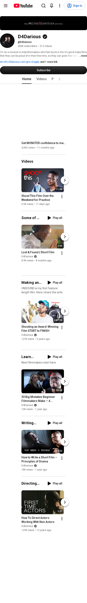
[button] (59, 79)
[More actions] (62, 197)
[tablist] (43, 79)
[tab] (27, 79)
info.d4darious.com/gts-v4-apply (21, 61)
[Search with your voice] (52, 6)
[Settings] (59, 5)
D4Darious (27, 256)
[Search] (43, 5)
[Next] (65, 180)
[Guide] (5, 5)
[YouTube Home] (23, 5)
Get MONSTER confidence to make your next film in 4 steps (43, 143)
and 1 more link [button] (48, 61)
